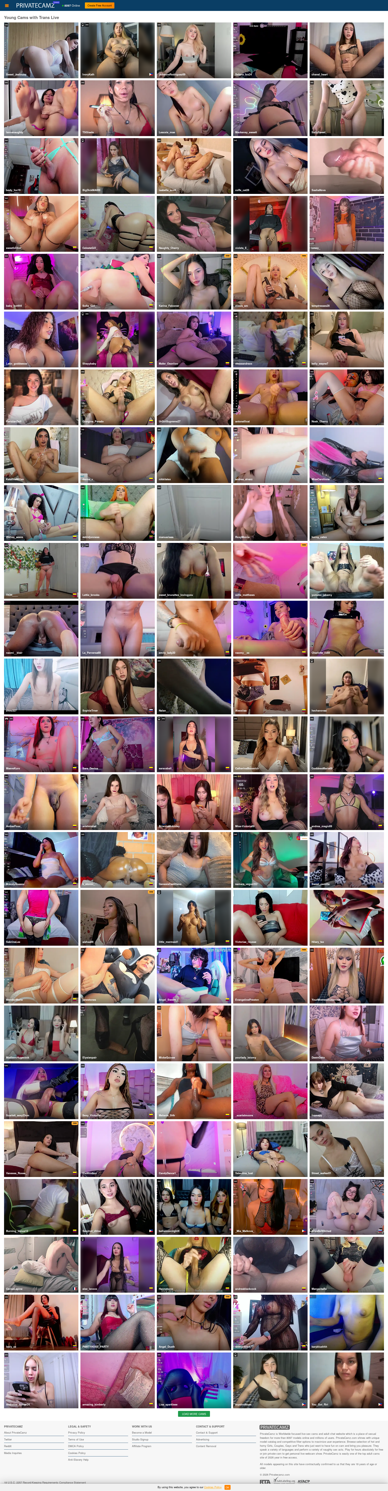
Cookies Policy (77, 1453)
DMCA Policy (76, 1446)
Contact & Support (207, 1432)
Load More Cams (194, 1414)
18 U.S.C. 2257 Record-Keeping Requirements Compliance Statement (45, 1482)
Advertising (202, 1439)
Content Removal (206, 1446)
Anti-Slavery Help (78, 1459)
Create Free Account (100, 5)
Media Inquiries (13, 1453)
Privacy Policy (76, 1432)
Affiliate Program (141, 1446)
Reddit (8, 1446)
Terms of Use (76, 1439)
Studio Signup (140, 1439)
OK (227, 1487)
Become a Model (142, 1432)
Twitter (8, 1439)
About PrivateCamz (15, 1432)
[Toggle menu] (6, 5)
